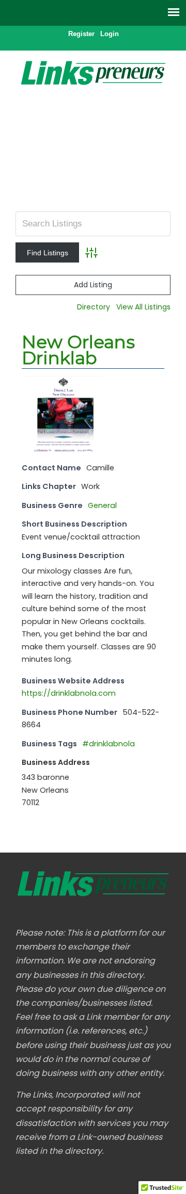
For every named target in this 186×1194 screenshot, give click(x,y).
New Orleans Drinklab (78, 350)
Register (81, 34)
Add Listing (93, 285)
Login (109, 34)
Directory (93, 307)
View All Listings (143, 307)
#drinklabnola (108, 744)
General (102, 505)
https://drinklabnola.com (69, 693)
